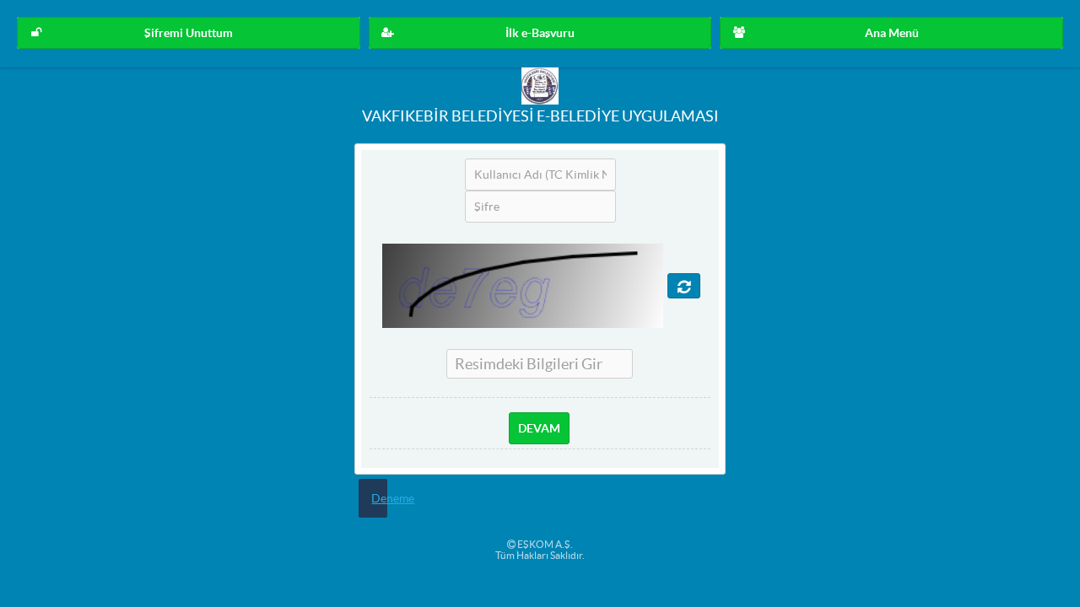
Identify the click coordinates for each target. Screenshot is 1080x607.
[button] (188, 33)
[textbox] (540, 174)
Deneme (392, 498)
